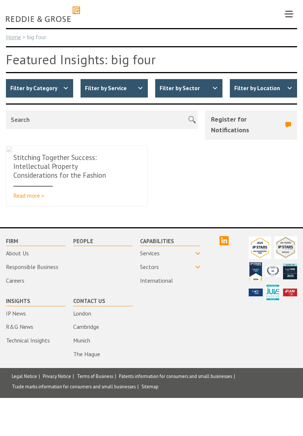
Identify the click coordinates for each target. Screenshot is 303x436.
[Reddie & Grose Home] (43, 14)
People (83, 241)
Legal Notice (24, 376)
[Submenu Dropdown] (170, 253)
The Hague (86, 354)
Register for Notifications (230, 124)
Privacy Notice (57, 376)
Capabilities (157, 241)
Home (13, 37)
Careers (15, 280)
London (82, 313)
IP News (16, 313)
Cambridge (86, 326)
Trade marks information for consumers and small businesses (74, 386)
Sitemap (150, 386)
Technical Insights (28, 340)
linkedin (224, 240)
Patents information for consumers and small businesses (175, 376)
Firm (12, 241)
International (156, 280)
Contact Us (89, 300)
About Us (17, 253)
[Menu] (289, 14)
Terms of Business (95, 376)
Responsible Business (32, 266)
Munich (81, 340)
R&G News (19, 326)
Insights (18, 300)
